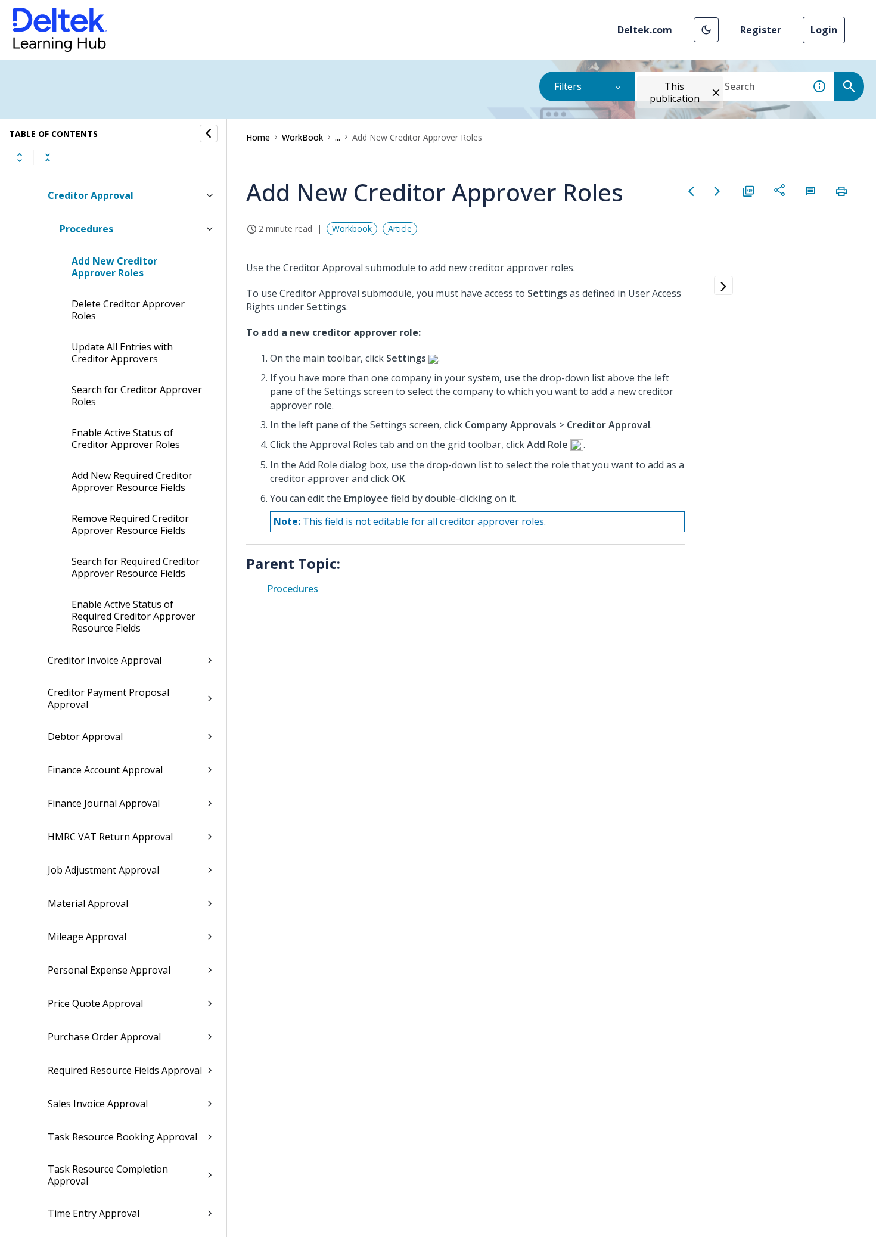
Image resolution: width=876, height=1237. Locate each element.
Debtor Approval (85, 736)
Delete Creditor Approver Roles (128, 310)
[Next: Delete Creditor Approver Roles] (717, 191)
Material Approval (88, 903)
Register (760, 29)
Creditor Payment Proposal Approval (108, 698)
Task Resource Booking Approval (122, 1137)
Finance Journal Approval (104, 803)
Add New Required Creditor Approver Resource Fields (132, 481)
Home (258, 137)
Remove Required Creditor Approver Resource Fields (130, 524)
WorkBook (302, 137)
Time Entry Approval (93, 1213)
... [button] (337, 137)
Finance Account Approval (105, 770)
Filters (568, 86)
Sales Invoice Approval (98, 1103)
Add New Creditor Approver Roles (114, 267)
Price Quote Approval (95, 1003)
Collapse (47, 157)
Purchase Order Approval (104, 1037)
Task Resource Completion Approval (108, 1175)
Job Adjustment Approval (103, 870)
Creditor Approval (90, 195)
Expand (19, 157)
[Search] (849, 86)
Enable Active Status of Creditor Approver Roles (126, 438)
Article (400, 228)
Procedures (86, 229)
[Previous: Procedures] (691, 191)
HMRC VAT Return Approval (110, 837)
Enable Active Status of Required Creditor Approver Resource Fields (133, 616)
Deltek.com (644, 29)
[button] (706, 29)
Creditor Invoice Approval (104, 660)
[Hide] (209, 133)
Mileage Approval (87, 937)
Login (823, 29)
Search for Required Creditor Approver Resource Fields (136, 567)
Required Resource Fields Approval (125, 1070)
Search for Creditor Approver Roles (137, 396)
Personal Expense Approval (109, 970)
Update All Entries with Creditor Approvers (122, 353)
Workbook (352, 228)
